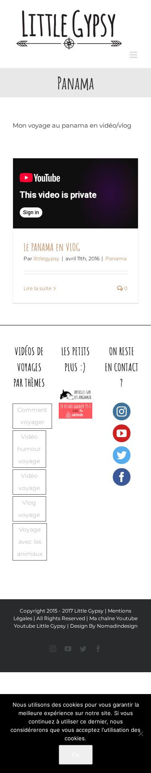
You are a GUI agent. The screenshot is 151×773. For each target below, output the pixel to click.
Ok (76, 754)
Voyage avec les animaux (29, 541)
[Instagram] (121, 411)
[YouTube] (121, 433)
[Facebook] (121, 477)
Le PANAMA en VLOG (51, 247)
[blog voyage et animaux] (75, 391)
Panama (116, 258)
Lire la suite (37, 288)
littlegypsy (47, 258)
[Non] (140, 733)
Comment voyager (32, 415)
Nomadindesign (117, 626)
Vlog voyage (29, 508)
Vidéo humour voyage (29, 448)
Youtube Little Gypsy (40, 626)
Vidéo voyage (29, 481)
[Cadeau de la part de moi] (75, 407)
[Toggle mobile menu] (134, 54)
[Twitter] (121, 455)
